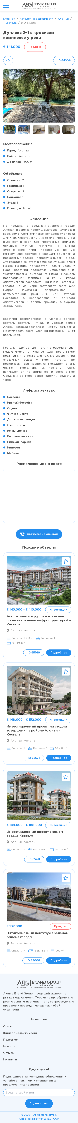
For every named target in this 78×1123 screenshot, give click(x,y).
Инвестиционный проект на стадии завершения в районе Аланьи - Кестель (37, 730)
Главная (9, 18)
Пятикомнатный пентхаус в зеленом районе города (37, 935)
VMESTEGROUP (49, 1119)
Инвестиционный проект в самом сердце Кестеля (35, 834)
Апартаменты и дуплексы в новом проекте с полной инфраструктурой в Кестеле (39, 620)
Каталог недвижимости (36, 18)
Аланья (63, 18)
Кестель (11, 22)
